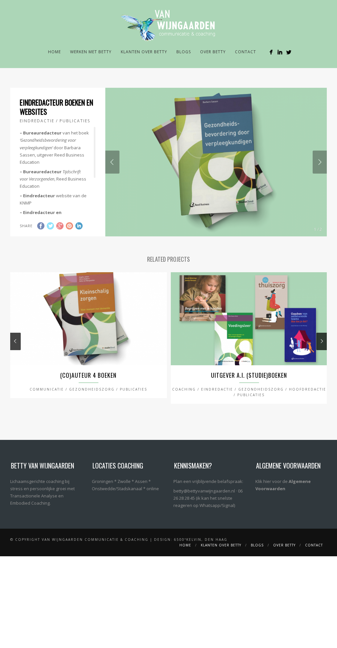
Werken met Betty (91, 52)
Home (54, 52)
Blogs (183, 52)
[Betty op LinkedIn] (280, 52)
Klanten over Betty (144, 52)
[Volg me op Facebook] (271, 52)
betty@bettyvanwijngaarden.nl (204, 491)
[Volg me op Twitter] (289, 52)
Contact (245, 52)
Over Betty (213, 52)
